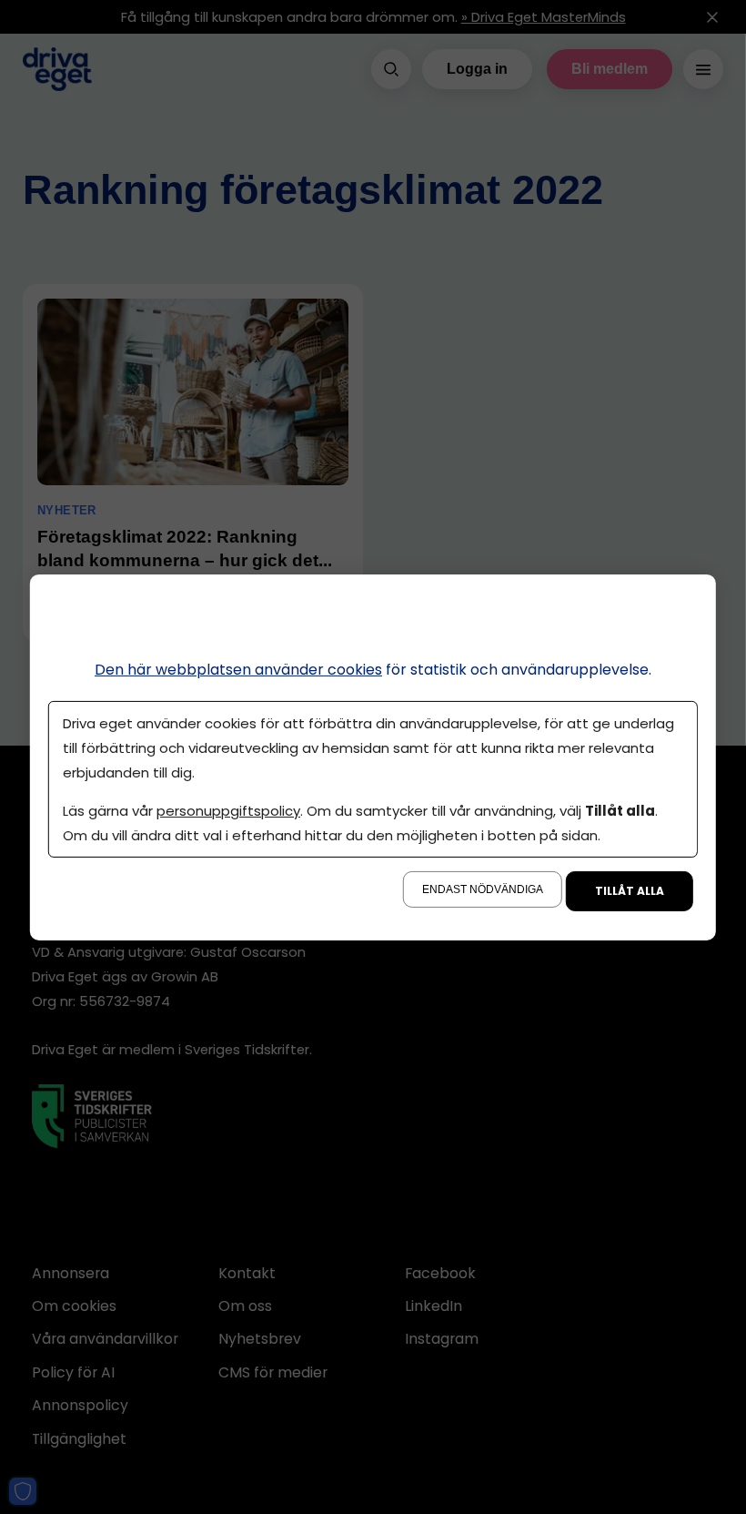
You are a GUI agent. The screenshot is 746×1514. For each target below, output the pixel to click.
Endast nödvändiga (482, 889)
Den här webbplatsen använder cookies (238, 668)
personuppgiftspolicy (228, 810)
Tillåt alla (629, 891)
